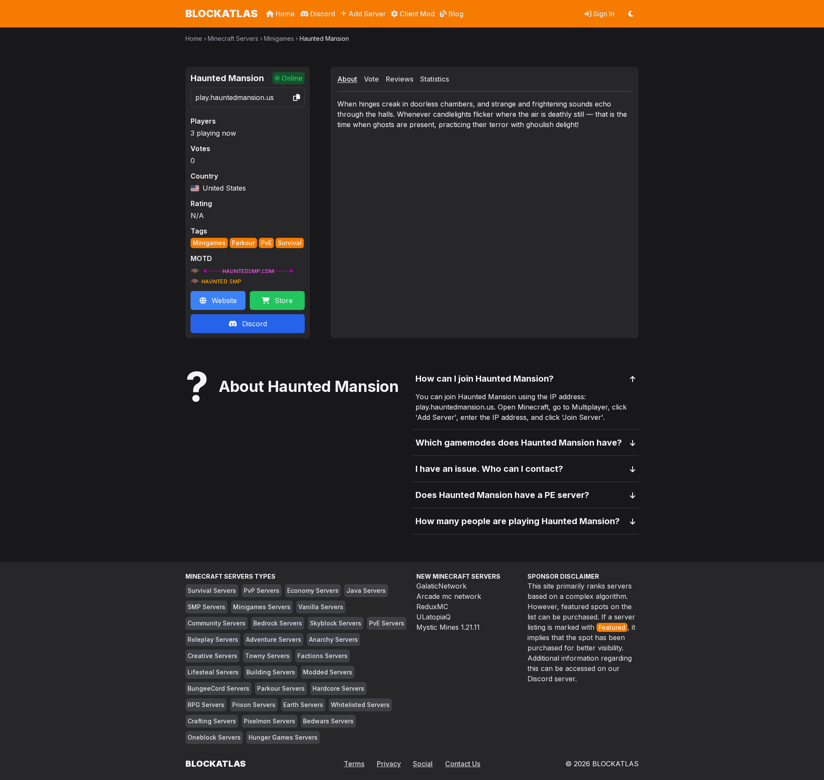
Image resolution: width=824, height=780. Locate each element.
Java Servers (366, 590)
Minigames (279, 38)
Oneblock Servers (214, 737)
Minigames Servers (262, 606)
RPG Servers (206, 704)
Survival (290, 242)
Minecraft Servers (233, 38)
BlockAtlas (221, 13)
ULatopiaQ (433, 617)
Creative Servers (212, 655)
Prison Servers (254, 704)
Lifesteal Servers (213, 672)
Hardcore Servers (338, 688)
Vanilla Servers (320, 606)
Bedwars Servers (328, 721)
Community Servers (216, 623)
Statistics (434, 79)
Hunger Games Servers (283, 737)
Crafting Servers (212, 721)
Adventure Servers (273, 639)
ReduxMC (432, 606)
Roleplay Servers (213, 639)
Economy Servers (313, 590)
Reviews (399, 79)
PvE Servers (386, 623)
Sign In (603, 13)
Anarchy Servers (333, 639)
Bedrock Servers (277, 623)
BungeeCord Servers (218, 688)
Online (292, 78)
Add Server (366, 13)
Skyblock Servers (335, 623)
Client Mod (416, 13)
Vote (371, 79)
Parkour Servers (281, 688)
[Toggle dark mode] (631, 13)
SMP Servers (206, 606)
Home (284, 13)
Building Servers (270, 672)
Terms (354, 763)
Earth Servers (303, 704)
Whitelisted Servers (360, 704)
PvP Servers (261, 590)
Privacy (389, 763)
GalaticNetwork (441, 586)
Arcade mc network (448, 596)
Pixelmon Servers (269, 721)
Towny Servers (267, 655)
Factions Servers (322, 655)
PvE (266, 242)
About (347, 79)
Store (284, 300)
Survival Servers (212, 590)
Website (224, 300)
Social (423, 763)
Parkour (243, 242)
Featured (612, 627)
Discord (322, 13)
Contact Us (462, 763)
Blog (455, 13)
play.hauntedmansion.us (234, 97)
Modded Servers (327, 672)
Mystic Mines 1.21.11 (448, 627)
